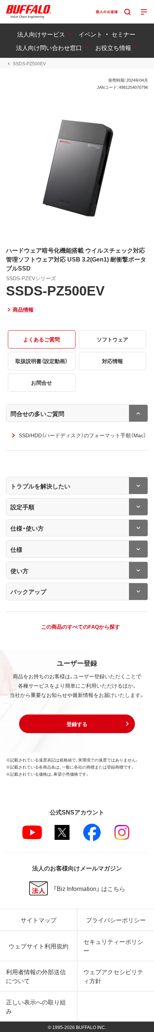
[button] (77, 723)
